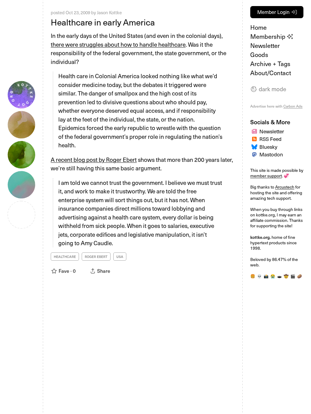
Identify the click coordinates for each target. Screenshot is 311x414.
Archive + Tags (270, 63)
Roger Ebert (96, 256)
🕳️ (279, 276)
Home (258, 27)
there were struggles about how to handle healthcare (118, 44)
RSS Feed (270, 139)
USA (119, 256)
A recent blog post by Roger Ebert (94, 159)
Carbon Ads (292, 106)
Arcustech (284, 187)
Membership (268, 36)
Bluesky (268, 147)
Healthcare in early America (103, 21)
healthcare (65, 256)
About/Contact (270, 72)
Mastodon (271, 154)
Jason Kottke (109, 12)
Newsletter (265, 45)
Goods (259, 54)
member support (266, 175)
